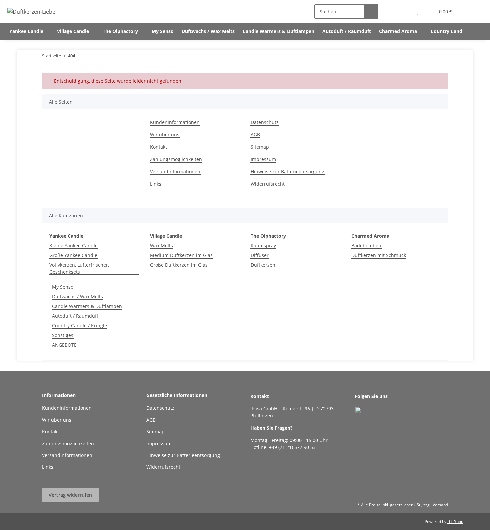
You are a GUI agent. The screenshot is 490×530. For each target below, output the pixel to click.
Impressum (263, 159)
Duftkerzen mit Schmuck (378, 255)
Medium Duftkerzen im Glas (181, 255)
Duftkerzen (263, 265)
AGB (255, 134)
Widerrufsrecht (268, 184)
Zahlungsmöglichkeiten (176, 159)
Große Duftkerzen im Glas (179, 265)
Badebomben (366, 245)
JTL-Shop (455, 521)
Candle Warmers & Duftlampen (87, 306)
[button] (404, 11)
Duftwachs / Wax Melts (77, 296)
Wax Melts (161, 245)
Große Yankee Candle (73, 255)
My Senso (62, 287)
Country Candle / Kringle (79, 325)
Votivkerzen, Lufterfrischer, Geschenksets (79, 268)
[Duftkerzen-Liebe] (31, 11)
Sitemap (260, 147)
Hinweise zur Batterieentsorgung (287, 171)
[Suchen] (371, 11)
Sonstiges (62, 335)
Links (155, 184)
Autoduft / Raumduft (75, 316)
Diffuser (260, 255)
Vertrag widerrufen (70, 495)
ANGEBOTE (64, 345)
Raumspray (263, 245)
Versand (440, 505)
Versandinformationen (175, 171)
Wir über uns (164, 134)
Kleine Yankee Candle (73, 245)
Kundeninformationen (175, 122)
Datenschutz (265, 122)
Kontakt (158, 147)
